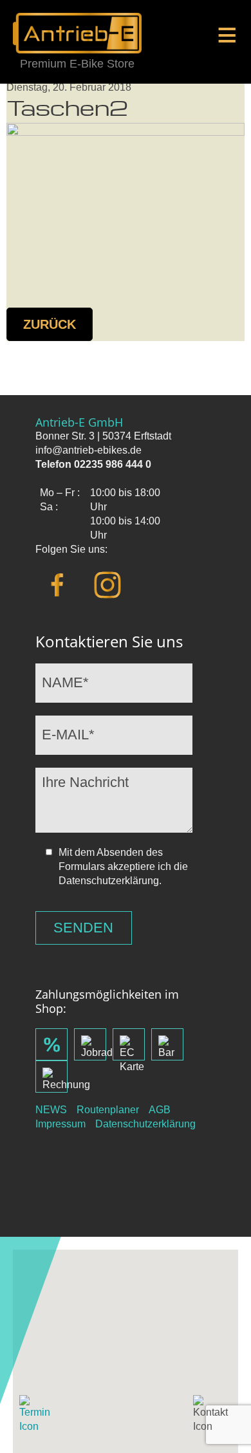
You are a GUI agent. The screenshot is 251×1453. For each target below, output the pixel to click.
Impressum (60, 1123)
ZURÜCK (49, 324)
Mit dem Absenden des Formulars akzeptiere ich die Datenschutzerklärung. (123, 866)
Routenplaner (108, 1109)
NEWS (51, 1109)
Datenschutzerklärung (145, 1123)
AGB (160, 1109)
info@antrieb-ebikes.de (88, 450)
